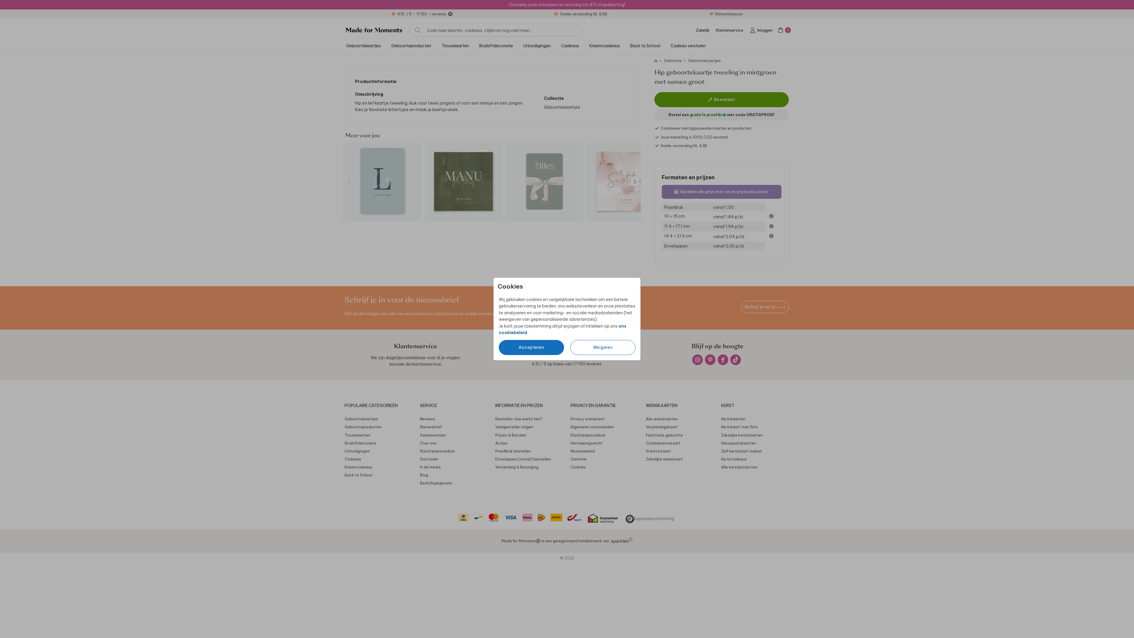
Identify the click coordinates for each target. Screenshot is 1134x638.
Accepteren (531, 347)
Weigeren (603, 347)
